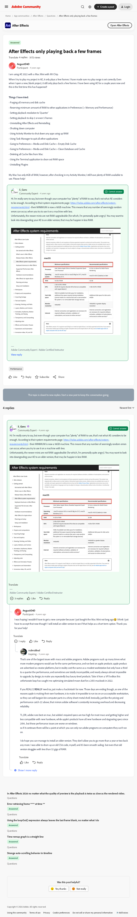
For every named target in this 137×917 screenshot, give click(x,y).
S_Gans (23, 189)
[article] (68, 512)
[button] (6, 7)
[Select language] (90, 7)
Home (8, 15)
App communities (21, 15)
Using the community (17, 912)
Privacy (46, 912)
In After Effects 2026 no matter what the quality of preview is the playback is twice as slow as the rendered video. (66, 793)
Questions (51, 15)
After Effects (38, 15)
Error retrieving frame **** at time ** (26, 803)
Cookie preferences (61, 912)
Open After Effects (119, 25)
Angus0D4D (23, 64)
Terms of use (34, 912)
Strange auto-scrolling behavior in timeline (29, 853)
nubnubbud (34, 650)
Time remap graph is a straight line (25, 836)
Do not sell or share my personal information (93, 912)
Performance (16, 368)
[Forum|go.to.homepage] (26, 7)
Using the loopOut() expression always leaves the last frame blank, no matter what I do (53, 820)
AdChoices (123, 912)
